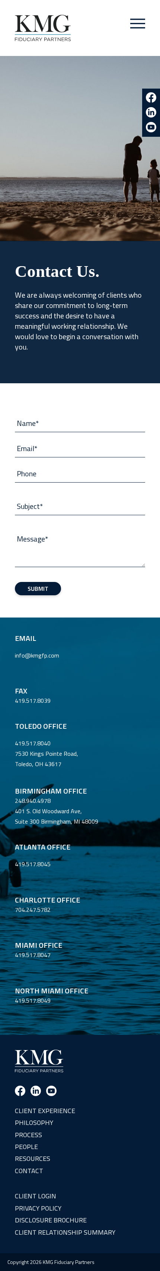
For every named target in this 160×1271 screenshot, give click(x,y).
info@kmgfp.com (37, 655)
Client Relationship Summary (65, 1232)
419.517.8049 (33, 1000)
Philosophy (34, 1123)
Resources (32, 1159)
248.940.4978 (33, 800)
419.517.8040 (33, 743)
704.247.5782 (33, 909)
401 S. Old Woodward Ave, (48, 811)
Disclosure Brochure (51, 1220)
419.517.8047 (33, 954)
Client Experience (45, 1111)
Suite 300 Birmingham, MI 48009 (56, 821)
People (26, 1147)
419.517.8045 (33, 864)
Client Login (35, 1196)
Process (28, 1135)
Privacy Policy (38, 1208)
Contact (29, 1171)
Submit (38, 588)
